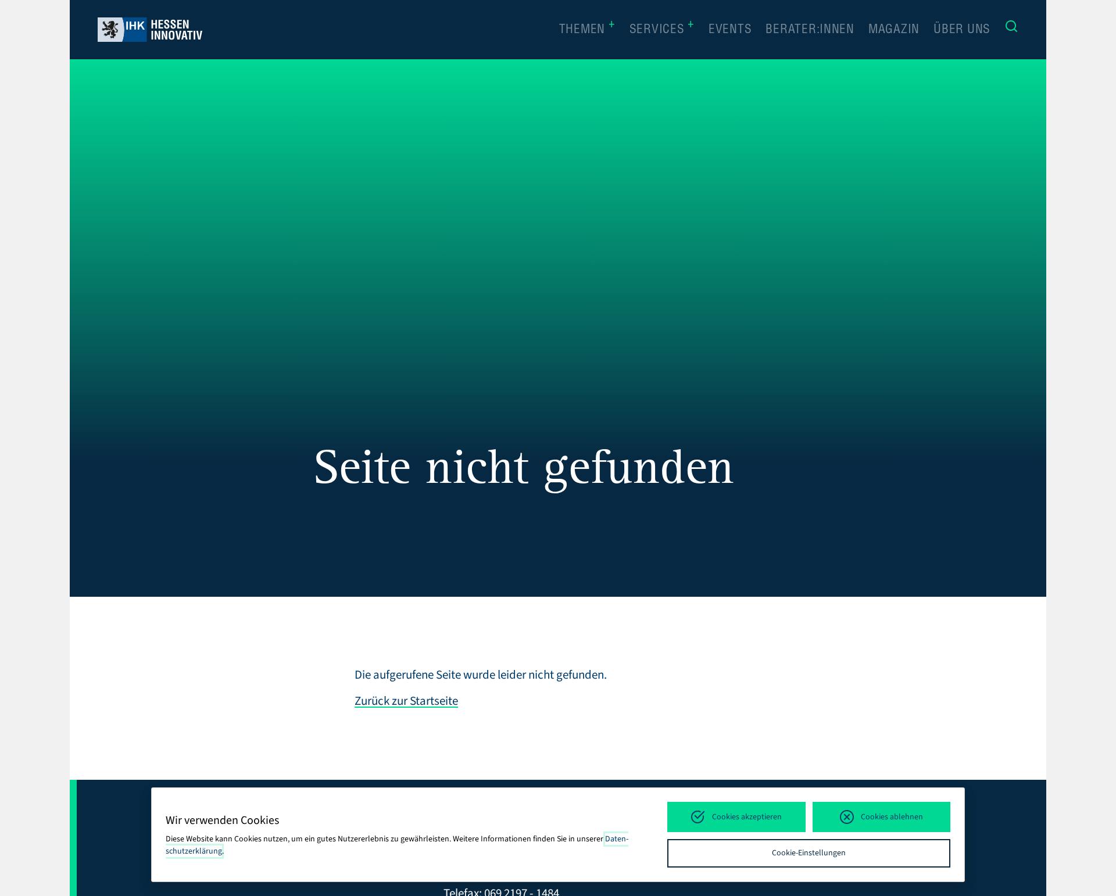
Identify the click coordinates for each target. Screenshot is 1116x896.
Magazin (894, 30)
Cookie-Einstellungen (809, 853)
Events (730, 30)
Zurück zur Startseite (406, 700)
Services (662, 29)
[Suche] (1011, 29)
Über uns (961, 30)
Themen (587, 29)
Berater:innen (810, 30)
